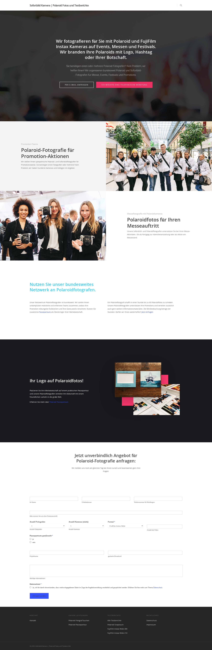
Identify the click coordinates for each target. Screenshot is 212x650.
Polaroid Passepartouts (58, 402)
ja (33, 539)
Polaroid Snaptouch (115, 624)
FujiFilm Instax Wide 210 (117, 633)
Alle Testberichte (114, 620)
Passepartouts (45, 312)
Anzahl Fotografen (37, 522)
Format (111, 522)
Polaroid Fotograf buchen (79, 620)
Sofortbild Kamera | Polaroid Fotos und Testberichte (59, 5)
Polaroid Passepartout (78, 624)
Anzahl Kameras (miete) (78, 522)
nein (33, 542)
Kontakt (33, 620)
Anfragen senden (39, 596)
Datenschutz (35, 584)
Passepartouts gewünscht (41, 536)
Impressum (151, 624)
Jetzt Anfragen (147, 312)
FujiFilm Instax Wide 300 (117, 629)
